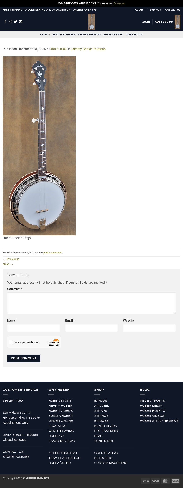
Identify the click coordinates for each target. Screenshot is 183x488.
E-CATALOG (57, 426)
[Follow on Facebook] (5, 22)
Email (70, 320)
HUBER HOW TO (152, 410)
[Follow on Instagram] (10, 22)
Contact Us (172, 9)
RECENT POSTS (152, 400)
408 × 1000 (58, 49)
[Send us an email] (20, 22)
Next (8, 264)
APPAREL (101, 405)
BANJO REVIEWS (61, 441)
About (139, 9)
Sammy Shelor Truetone (88, 49)
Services (155, 9)
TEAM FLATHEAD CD (64, 458)
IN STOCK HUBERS (63, 34)
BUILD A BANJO (113, 34)
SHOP (43, 34)
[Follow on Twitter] (15, 22)
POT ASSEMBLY (106, 431)
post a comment (52, 252)
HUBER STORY (60, 400)
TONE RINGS (104, 441)
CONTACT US (134, 34)
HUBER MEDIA (151, 405)
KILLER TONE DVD (62, 453)
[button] (146, 21)
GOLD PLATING (106, 453)
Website (128, 320)
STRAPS (100, 410)
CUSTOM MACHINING (110, 463)
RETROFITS (103, 458)
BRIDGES (101, 420)
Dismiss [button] (119, 3)
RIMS (98, 436)
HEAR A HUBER (60, 405)
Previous (11, 259)
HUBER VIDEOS (60, 410)
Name (12, 320)
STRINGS (101, 415)
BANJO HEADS (105, 426)
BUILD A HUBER (60, 415)
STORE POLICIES (16, 456)
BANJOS (100, 400)
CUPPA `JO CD (59, 463)
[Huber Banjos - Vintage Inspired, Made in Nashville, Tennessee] (91, 22)
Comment (14, 288)
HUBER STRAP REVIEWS (159, 420)
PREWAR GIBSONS (89, 34)
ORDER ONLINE (60, 420)
